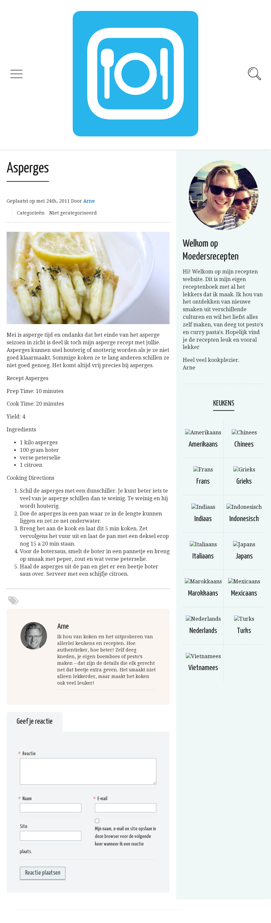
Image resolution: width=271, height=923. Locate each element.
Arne (89, 201)
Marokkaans (203, 593)
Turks (244, 631)
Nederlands (203, 631)
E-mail (101, 798)
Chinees (244, 444)
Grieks (244, 481)
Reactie (28, 753)
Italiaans (203, 556)
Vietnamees (203, 668)
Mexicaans (244, 593)
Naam (26, 798)
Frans (203, 481)
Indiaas (203, 519)
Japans (244, 556)
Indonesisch (244, 519)
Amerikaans (203, 444)
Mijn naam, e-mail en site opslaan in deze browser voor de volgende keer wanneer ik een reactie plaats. (88, 840)
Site (23, 826)
